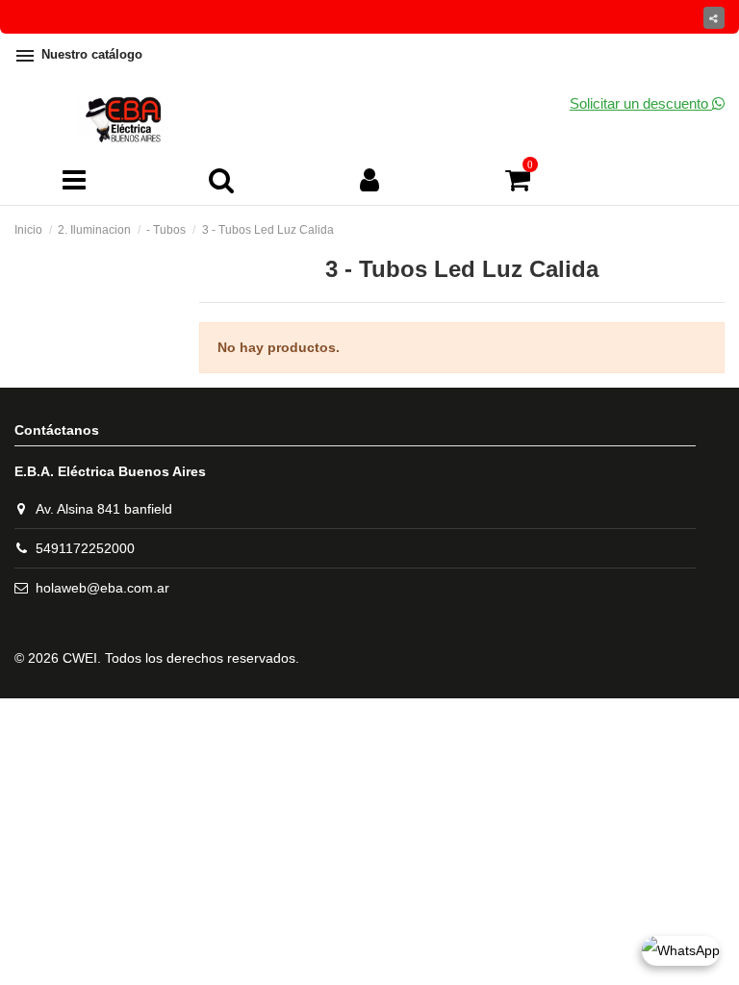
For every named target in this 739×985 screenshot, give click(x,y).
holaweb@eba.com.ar (102, 587)
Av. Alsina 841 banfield (104, 509)
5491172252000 (85, 548)
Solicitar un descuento (641, 103)
